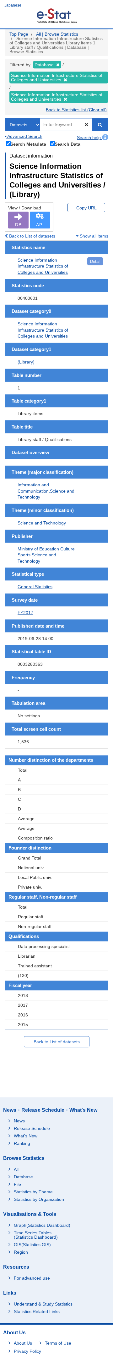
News (19, 1121)
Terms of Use (58, 1343)
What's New (25, 1136)
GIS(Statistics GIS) (32, 1244)
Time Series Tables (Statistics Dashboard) (36, 1235)
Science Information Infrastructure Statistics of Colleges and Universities (43, 266)
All (16, 1169)
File (17, 1184)
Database (23, 1177)
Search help (89, 137)
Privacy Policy (27, 1351)
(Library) (26, 361)
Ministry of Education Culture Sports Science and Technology (46, 555)
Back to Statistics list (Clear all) (76, 109)
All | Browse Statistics (57, 34)
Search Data (67, 144)
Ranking (22, 1143)
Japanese (12, 5)
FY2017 (25, 612)
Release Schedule (32, 1128)
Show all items (93, 236)
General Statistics (35, 586)
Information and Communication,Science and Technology (46, 490)
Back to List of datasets (31, 236)
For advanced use (32, 1278)
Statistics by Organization (39, 1199)
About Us (23, 1343)
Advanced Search (24, 136)
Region (21, 1252)
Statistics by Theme (33, 1192)
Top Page (18, 34)
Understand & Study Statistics (43, 1304)
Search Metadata (28, 144)
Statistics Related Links (37, 1311)
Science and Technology (42, 522)
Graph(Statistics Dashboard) (42, 1225)
